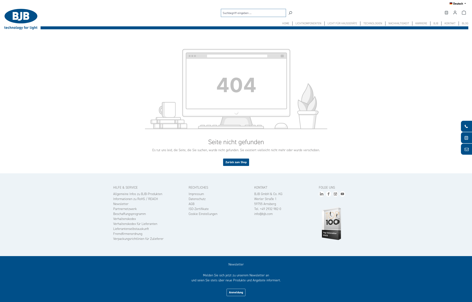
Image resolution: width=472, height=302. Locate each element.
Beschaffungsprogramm (129, 214)
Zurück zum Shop (236, 162)
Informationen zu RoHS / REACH (135, 199)
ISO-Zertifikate (199, 209)
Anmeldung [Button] (236, 292)
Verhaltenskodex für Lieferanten (135, 224)
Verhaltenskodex (124, 219)
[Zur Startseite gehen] (22, 19)
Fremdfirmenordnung (127, 234)
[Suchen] (290, 13)
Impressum (196, 194)
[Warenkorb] (463, 12)
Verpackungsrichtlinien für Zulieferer (138, 239)
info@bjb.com (263, 214)
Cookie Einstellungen (203, 214)
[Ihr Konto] (455, 12)
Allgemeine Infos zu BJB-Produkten (137, 194)
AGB (192, 204)
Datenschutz (197, 199)
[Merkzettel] (446, 12)
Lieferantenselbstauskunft (131, 229)
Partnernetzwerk (125, 209)
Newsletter (121, 204)
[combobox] (253, 13)
